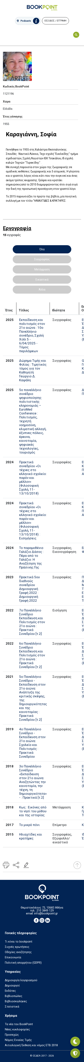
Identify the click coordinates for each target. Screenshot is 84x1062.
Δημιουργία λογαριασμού (21, 980)
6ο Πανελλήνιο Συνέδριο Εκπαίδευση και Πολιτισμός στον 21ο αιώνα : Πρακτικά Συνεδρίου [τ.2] (32, 655)
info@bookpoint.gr (46, 913)
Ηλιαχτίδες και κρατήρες (30, 836)
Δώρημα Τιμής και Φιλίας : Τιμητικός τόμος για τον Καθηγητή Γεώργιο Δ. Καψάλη (32, 370)
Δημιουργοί (12, 985)
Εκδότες (10, 991)
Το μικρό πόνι (29, 825)
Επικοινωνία (13, 957)
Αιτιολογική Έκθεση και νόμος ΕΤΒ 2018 (31, 1045)
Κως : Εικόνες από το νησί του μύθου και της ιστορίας (32, 811)
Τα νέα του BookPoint (19, 1024)
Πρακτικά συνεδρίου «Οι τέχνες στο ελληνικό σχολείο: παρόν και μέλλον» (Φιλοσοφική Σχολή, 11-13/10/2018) (33, 477)
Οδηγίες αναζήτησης (18, 952)
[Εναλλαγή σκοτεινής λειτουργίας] (75, 1041)
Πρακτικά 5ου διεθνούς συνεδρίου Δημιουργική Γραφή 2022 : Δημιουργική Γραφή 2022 (29, 588)
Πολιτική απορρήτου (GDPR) (23, 962)
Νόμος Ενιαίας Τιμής (18, 1040)
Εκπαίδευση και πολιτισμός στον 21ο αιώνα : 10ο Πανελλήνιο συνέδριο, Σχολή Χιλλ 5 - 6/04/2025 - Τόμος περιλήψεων (32, 335)
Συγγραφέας (42, 259)
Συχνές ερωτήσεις (17, 947)
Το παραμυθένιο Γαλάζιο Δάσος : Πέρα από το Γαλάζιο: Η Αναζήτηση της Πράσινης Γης (31, 557)
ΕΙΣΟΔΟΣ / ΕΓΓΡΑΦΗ (55, 20)
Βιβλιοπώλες (13, 996)
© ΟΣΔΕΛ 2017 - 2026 (42, 1055)
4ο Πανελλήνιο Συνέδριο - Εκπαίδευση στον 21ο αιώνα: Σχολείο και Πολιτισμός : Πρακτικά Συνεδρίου (32, 742)
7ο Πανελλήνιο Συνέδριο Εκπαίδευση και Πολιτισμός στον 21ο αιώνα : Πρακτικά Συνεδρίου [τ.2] (32, 622)
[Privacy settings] (75, 1053)
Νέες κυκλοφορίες (17, 1029)
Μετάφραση (42, 269)
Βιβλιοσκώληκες (16, 1001)
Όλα (42, 249)
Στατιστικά (12, 1006)
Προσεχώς (12, 1034)
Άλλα (42, 289)
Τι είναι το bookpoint (18, 941)
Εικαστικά (42, 279)
